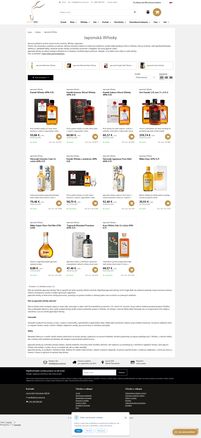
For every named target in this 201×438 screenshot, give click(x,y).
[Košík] (157, 12)
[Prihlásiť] (148, 12)
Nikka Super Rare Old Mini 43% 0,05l (45, 226)
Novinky (128, 401)
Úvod (64, 2)
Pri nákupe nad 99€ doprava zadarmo (147, 2)
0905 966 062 (99, 2)
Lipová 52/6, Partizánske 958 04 (38, 393)
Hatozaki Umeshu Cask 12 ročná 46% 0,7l (43, 160)
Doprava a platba (82, 401)
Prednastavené (141, 77)
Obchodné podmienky (84, 396)
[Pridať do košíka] (59, 137)
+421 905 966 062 (35, 402)
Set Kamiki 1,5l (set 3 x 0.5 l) (153, 92)
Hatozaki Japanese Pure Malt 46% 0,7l (117, 160)
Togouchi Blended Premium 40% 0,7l (80, 226)
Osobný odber (81, 403)
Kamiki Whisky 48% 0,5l (42, 92)
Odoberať (122, 372)
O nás (78, 393)
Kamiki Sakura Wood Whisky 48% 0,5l (117, 93)
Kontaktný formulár (83, 405)
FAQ (77, 408)
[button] (197, 429)
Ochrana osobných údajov (135, 396)
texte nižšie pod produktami (53, 53)
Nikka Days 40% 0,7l (149, 159)
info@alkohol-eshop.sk (80, 2)
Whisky (38, 32)
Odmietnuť (101, 431)
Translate (17, 425)
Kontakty (128, 405)
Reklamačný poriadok (83, 398)
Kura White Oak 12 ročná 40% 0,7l (118, 226)
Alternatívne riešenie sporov (135, 393)
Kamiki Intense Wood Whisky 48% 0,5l (81, 93)
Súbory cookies (131, 398)
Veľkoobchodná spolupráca (135, 403)
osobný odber (112, 2)
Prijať (78, 431)
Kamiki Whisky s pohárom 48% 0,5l (82, 160)
